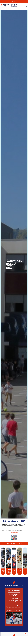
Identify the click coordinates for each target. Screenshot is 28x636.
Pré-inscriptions (14, 532)
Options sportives (16, 571)
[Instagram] (15, 1)
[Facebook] (14, 1)
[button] (26, 6)
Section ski (4, 571)
